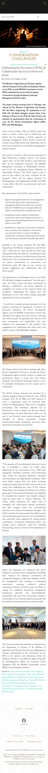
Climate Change (29, 686)
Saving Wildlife (38, 674)
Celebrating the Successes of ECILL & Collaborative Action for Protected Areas (24, 71)
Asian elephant (37, 671)
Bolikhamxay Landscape (27, 677)
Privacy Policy (30, 736)
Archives (27, 64)
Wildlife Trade (8, 691)
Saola (12, 671)
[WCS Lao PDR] (24, 4)
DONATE (18, 709)
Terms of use (17, 736)
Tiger (29, 674)
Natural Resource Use (20, 689)
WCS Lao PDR (8, 17)
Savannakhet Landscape (25, 683)
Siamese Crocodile (22, 671)
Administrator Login (34, 741)
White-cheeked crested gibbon (14, 674)
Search (34, 64)
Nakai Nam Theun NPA (28, 680)
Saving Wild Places (9, 677)
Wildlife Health (36, 689)
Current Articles (16, 64)
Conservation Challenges (12, 686)
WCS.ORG (29, 709)
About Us (24, 52)
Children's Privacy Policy (15, 741)
